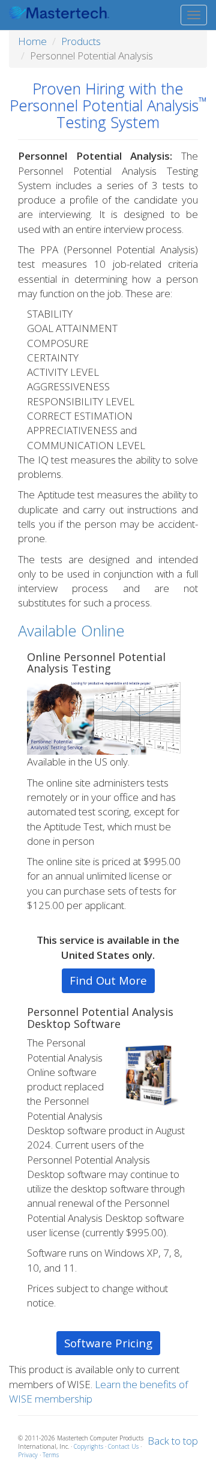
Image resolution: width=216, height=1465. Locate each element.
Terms (51, 1455)
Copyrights (88, 1446)
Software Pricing (108, 1342)
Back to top (173, 1441)
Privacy (28, 1455)
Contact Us (123, 1446)
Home (32, 41)
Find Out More (108, 980)
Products (81, 41)
